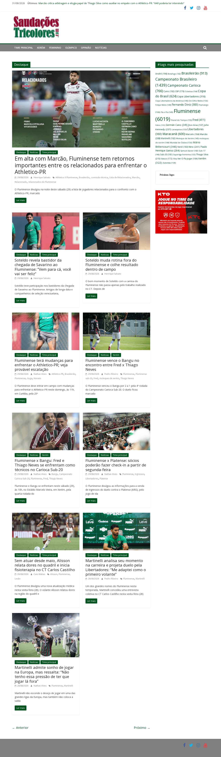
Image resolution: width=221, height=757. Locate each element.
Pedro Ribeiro (111, 374)
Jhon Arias (195, 125)
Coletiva (191, 91)
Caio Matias (40, 574)
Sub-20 (166, 154)
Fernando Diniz (185, 104)
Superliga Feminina (184, 154)
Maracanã (173, 134)
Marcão (136, 177)
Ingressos (139, 474)
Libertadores (91, 478)
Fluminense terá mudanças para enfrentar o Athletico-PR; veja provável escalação (44, 365)
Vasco (166, 158)
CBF (179, 91)
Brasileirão (84, 177)
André (161, 73)
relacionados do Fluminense (42, 181)
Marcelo (192, 134)
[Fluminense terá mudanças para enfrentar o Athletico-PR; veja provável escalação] (45, 315)
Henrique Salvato (42, 177)
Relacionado (21, 181)
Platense (104, 478)
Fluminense (20, 378)
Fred (96, 378)
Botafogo (174, 73)
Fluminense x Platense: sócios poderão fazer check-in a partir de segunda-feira (115, 465)
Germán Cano (177, 125)
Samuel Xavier (189, 150)
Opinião (86, 47)
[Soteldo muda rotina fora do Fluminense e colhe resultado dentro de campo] (116, 214)
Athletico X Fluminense (67, 177)
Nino (194, 146)
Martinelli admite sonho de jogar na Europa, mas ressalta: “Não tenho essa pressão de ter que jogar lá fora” (44, 674)
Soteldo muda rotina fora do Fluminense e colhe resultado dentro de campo (111, 264)
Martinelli (140, 578)
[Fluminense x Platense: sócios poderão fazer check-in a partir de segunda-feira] (116, 415)
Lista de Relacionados (120, 177)
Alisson (53, 574)
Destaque (21, 152)
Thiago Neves (127, 378)
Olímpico (71, 47)
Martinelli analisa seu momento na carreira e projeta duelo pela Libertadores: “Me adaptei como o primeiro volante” (115, 567)
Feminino (55, 47)
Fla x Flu (167, 112)
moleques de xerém (109, 378)
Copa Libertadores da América (171, 100)
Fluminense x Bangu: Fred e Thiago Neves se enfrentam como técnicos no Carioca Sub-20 (45, 465)
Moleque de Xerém (187, 138)
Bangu (55, 474)
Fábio (160, 125)
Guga (29, 378)
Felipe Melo (163, 105)
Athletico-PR (57, 374)
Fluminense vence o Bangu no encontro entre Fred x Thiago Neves (112, 365)
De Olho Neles (198, 100)
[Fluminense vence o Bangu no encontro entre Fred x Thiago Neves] (116, 315)
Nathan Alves (40, 374)
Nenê (182, 146)
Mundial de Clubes (181, 142)
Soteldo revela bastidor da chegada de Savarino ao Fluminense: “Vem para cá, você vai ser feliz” (43, 266)
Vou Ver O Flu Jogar (185, 158)
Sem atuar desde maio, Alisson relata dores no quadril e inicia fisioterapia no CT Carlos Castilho (45, 565)
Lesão (18, 578)
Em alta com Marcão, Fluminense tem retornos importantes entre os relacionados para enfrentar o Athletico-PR (81, 165)
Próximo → (142, 728)
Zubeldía (169, 162)
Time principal (23, 47)
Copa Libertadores (191, 96)
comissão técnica (99, 177)
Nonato (37, 378)
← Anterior (20, 728)
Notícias (101, 47)
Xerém (41, 47)
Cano (169, 91)
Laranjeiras (179, 129)
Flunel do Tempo (181, 120)
